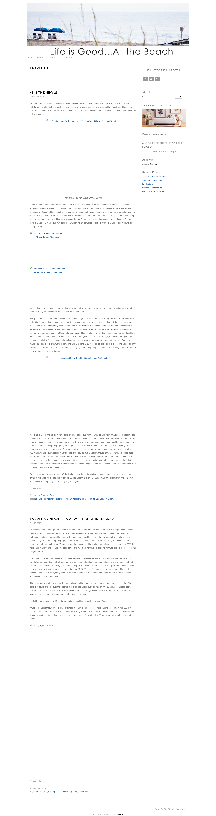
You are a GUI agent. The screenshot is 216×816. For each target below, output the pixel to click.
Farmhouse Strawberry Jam (152, 188)
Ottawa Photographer (68, 792)
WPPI (87, 792)
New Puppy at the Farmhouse (153, 191)
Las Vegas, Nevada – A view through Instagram (72, 519)
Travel (53, 495)
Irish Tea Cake (147, 184)
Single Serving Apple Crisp (152, 180)
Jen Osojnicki (41, 792)
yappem (110, 499)
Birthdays (45, 495)
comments (35, 488)
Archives (145, 164)
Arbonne (85, 326)
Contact (68, 57)
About (40, 57)
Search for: (146, 97)
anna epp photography (45, 499)
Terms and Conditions (101, 814)
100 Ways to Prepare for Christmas (155, 176)
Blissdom (114, 329)
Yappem (73, 333)
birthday (68, 499)
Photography (53, 57)
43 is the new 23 (44, 92)
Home (31, 57)
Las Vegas (101, 499)
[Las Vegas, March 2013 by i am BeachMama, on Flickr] (83, 700)
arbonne (60, 499)
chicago (85, 499)
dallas (92, 499)
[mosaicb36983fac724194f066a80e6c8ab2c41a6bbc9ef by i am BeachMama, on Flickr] (83, 393)
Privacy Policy (117, 814)
